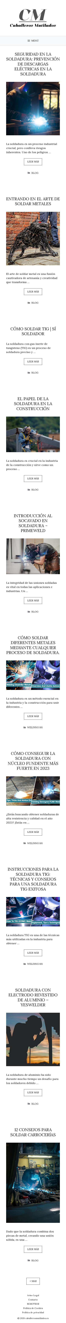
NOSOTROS (33, 1304)
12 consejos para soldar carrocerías (33, 1132)
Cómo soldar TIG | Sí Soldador (33, 331)
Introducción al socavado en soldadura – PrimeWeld (33, 523)
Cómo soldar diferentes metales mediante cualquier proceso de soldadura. (33, 645)
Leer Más (33, 161)
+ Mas (33, 1281)
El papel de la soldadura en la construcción (33, 403)
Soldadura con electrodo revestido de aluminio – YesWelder (33, 997)
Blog (34, 172)
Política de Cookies (33, 1308)
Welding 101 (35, 727)
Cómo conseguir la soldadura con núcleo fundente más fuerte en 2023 (33, 761)
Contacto (33, 1299)
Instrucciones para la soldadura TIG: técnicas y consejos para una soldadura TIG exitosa (33, 879)
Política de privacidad (33, 1312)
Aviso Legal (33, 1295)
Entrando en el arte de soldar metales (33, 201)
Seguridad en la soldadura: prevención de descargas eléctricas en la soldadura (33, 64)
